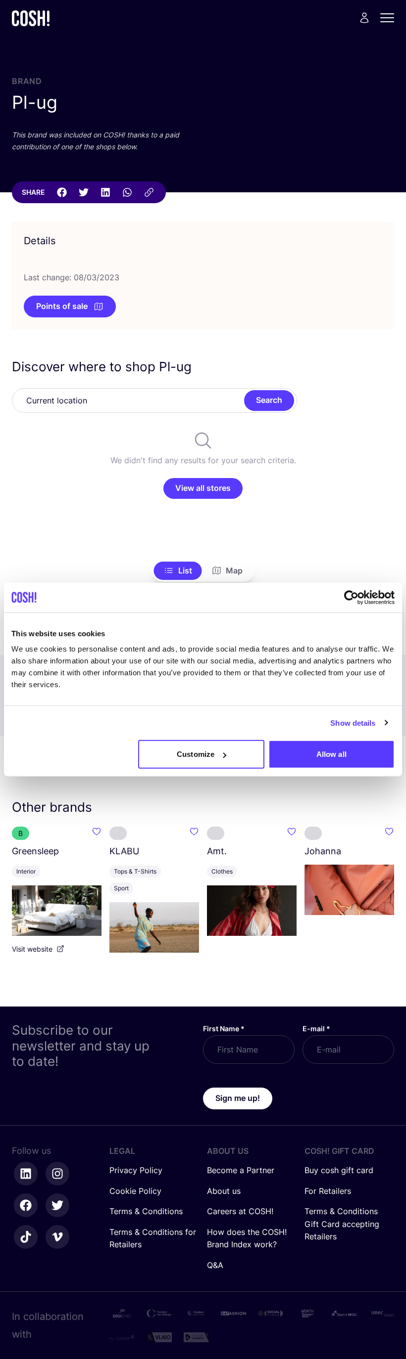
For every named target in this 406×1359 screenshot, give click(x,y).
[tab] (178, 571)
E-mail (316, 1028)
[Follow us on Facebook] (26, 1205)
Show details (352, 722)
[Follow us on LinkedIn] (26, 1173)
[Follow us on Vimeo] (57, 1237)
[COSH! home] (31, 18)
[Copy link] (149, 192)
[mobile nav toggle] (390, 18)
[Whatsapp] (127, 192)
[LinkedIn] (105, 192)
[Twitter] (84, 192)
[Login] (364, 18)
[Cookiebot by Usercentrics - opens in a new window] (351, 597)
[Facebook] (62, 192)
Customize (195, 754)
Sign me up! (237, 1098)
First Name (224, 1028)
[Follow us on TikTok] (26, 1237)
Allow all (331, 754)
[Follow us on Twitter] (57, 1205)
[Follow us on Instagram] (57, 1173)
